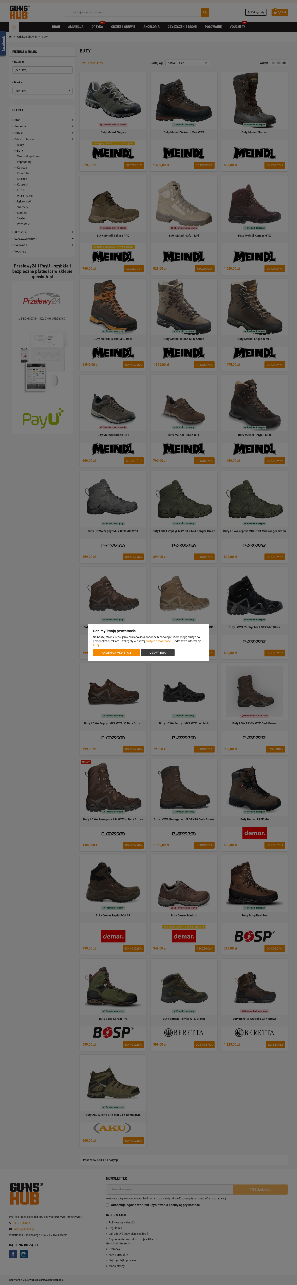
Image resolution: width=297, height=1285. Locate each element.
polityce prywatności (158, 641)
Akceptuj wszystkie (116, 652)
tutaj (96, 645)
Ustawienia (158, 652)
